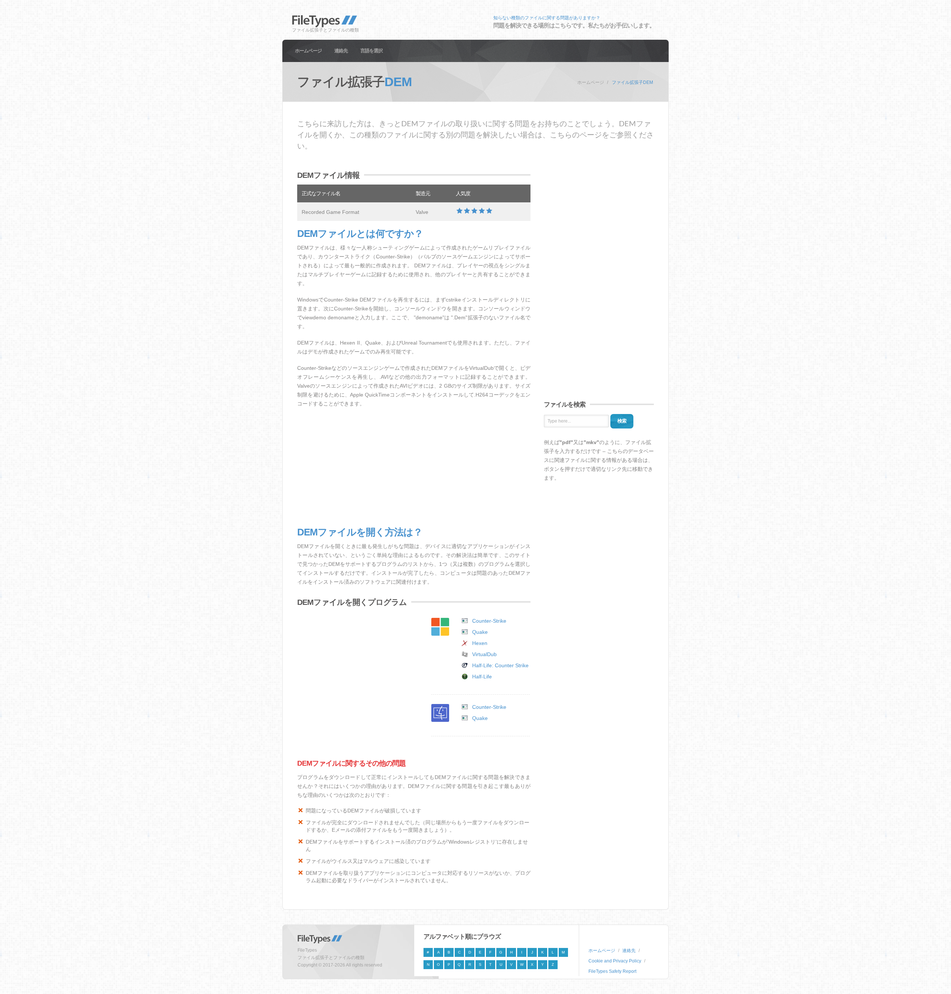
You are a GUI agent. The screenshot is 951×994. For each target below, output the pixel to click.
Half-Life (482, 676)
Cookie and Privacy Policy (614, 961)
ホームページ (308, 50)
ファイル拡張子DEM (632, 82)
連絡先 (341, 50)
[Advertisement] (413, 467)
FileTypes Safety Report (612, 971)
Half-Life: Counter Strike (500, 665)
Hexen (479, 643)
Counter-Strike (489, 621)
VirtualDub (484, 654)
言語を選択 (371, 50)
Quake (480, 632)
